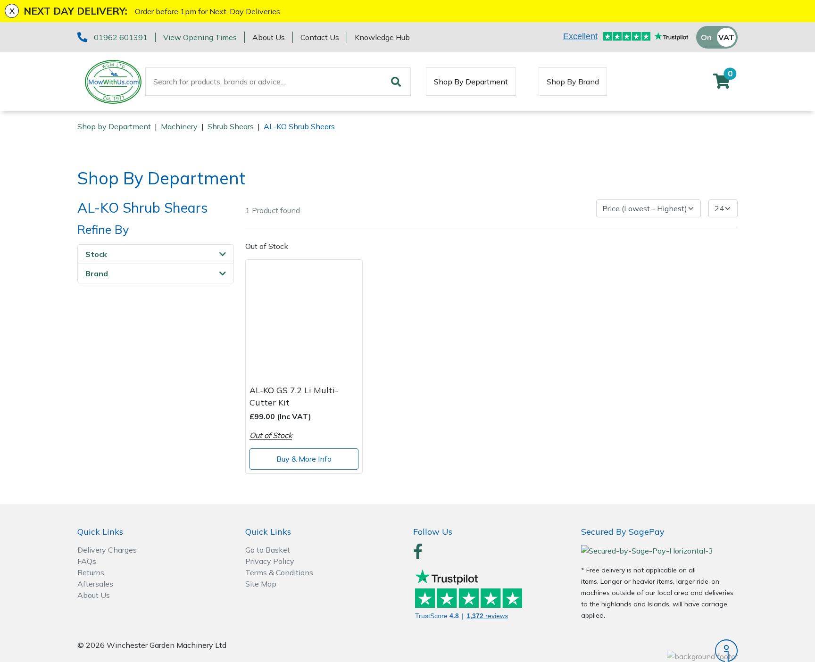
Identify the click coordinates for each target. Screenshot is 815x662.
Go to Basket (267, 549)
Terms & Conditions (279, 572)
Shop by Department (114, 126)
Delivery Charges (107, 549)
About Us (268, 37)
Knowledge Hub (382, 37)
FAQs (86, 561)
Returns (90, 572)
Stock (96, 254)
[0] (721, 84)
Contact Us (319, 37)
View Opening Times (200, 37)
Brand (96, 273)
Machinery (179, 126)
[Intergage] (659, 650)
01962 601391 (121, 37)
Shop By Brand (573, 81)
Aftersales (95, 583)
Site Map (260, 583)
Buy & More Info (304, 458)
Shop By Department (471, 81)
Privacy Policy (269, 561)
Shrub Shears (231, 126)
